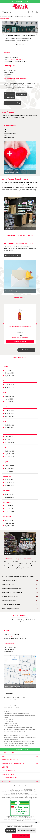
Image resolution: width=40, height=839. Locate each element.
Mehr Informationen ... (27, 826)
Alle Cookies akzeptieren (21, 835)
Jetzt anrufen (9, 94)
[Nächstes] (36, 324)
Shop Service (15, 785)
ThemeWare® (20, 820)
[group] (20, 33)
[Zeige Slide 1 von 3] (17, 43)
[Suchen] (28, 12)
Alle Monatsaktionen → (26, 350)
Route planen (9, 97)
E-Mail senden (21, 94)
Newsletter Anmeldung (12, 103)
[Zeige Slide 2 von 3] (20, 43)
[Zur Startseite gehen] (20, 7)
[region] (20, 33)
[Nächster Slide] (36, 34)
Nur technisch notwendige (26, 830)
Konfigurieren (10, 830)
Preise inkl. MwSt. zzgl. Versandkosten (20, 337)
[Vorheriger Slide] (3, 34)
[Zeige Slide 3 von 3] (23, 43)
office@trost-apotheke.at (15, 59)
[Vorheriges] (3, 324)
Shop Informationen (23, 785)
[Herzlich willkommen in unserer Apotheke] (20, 27)
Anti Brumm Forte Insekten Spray (20, 326)
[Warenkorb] (37, 12)
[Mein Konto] (33, 12)
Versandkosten (29, 789)
